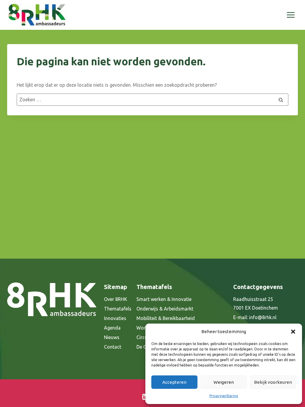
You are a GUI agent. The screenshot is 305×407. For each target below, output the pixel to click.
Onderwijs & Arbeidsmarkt (164, 308)
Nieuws (111, 337)
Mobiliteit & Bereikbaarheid (165, 318)
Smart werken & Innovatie (164, 299)
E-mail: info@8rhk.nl (254, 317)
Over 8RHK (115, 299)
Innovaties (115, 318)
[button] (293, 332)
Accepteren (174, 382)
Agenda (112, 327)
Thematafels (117, 308)
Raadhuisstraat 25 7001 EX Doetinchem (255, 303)
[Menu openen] (290, 14)
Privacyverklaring (223, 396)
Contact (112, 346)
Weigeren (224, 382)
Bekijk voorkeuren (273, 382)
